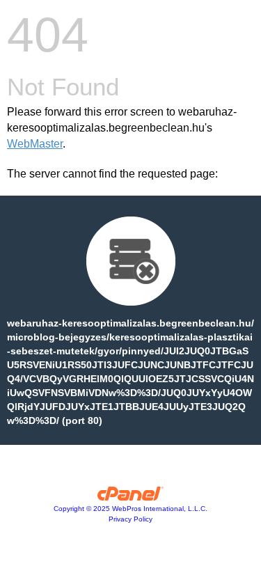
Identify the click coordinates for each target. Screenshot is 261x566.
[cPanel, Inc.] (130, 497)
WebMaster (35, 144)
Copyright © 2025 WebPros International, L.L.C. (130, 508)
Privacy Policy (130, 519)
